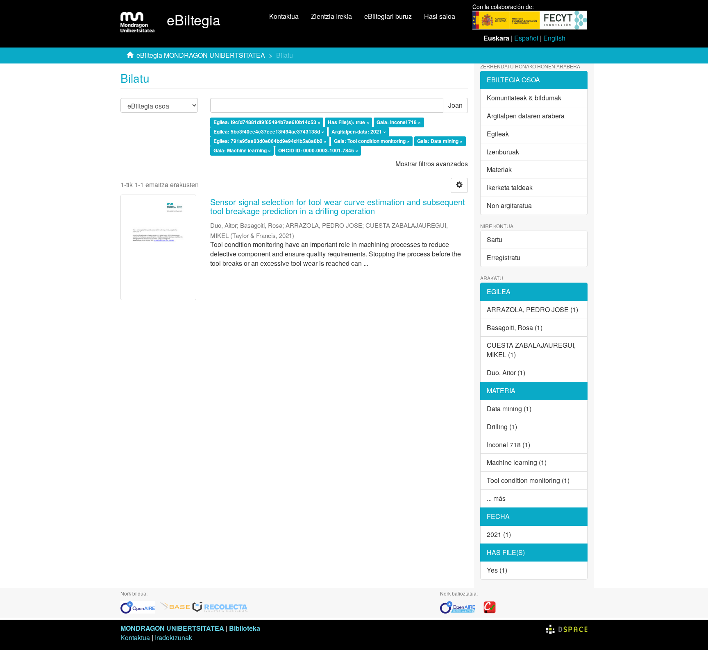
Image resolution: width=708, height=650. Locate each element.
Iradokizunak (173, 637)
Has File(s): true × (348, 122)
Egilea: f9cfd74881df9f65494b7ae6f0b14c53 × (266, 122)
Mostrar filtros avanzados (431, 163)
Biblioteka (244, 628)
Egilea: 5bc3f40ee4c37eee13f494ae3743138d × (268, 131)
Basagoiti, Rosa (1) (514, 327)
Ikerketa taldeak (510, 187)
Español (526, 38)
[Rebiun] (489, 606)
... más (496, 498)
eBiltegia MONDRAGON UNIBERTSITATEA (200, 55)
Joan (455, 105)
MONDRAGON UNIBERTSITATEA (172, 628)
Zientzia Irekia (331, 16)
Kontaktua (284, 16)
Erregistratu (503, 257)
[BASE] (175, 606)
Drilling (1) (502, 426)
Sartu (494, 239)
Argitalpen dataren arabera (526, 115)
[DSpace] (567, 628)
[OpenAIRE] (139, 606)
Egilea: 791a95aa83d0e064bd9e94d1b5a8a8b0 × (270, 141)
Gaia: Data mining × (440, 141)
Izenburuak (503, 151)
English (554, 38)
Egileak (498, 133)
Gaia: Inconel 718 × (399, 122)
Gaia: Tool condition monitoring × (372, 141)
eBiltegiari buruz (388, 16)
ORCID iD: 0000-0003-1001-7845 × (318, 150)
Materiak (499, 169)
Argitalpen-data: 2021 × (358, 131)
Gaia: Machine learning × (242, 150)
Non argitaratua (509, 205)
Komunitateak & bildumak (524, 97)
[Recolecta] (220, 606)
